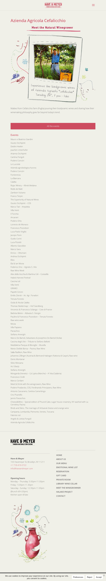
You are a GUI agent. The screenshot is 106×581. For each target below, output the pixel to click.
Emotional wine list (67, 467)
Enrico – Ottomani (18, 253)
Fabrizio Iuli (15, 415)
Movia (13, 323)
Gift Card (61, 475)
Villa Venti (15, 210)
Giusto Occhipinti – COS (21, 203)
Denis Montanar (18, 359)
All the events (53, 126)
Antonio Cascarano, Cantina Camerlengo (28, 391)
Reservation (62, 471)
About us (61, 459)
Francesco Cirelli (18, 377)
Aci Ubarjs (15, 366)
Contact (60, 496)
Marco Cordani (17, 380)
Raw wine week (17, 320)
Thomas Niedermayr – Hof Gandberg (27, 306)
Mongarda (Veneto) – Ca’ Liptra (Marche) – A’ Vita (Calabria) (36, 373)
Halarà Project (64, 491)
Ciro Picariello (16, 394)
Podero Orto (16, 221)
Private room (63, 479)
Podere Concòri (17, 160)
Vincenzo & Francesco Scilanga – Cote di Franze (31, 309)
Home (59, 455)
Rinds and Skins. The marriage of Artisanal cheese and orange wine (40, 408)
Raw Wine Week (17, 270)
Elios (12, 260)
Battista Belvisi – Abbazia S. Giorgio (26, 313)
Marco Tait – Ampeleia (20, 206)
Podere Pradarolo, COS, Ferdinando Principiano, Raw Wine (36, 387)
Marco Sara (16, 249)
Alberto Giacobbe (18, 245)
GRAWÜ (14, 288)
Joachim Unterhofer (19, 150)
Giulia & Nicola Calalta (20, 302)
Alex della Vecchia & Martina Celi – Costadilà (29, 274)
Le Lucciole (15, 164)
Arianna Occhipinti (18, 153)
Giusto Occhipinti (18, 143)
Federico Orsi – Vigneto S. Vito (24, 267)
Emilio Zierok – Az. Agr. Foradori (24, 295)
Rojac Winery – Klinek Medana (23, 185)
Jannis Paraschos (18, 398)
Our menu (61, 463)
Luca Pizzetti (16, 242)
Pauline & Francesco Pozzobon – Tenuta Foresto (32, 316)
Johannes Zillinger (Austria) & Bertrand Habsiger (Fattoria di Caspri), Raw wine (44, 355)
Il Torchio (15, 214)
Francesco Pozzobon (20, 228)
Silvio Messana (17, 362)
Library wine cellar (66, 483)
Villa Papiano (16, 327)
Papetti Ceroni (17, 292)
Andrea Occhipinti (18, 256)
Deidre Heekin (17, 146)
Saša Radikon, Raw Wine (21, 352)
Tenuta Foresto (17, 299)
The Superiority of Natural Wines (25, 199)
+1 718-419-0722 (18, 465)
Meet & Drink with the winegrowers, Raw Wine (31, 384)
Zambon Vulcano (18, 192)
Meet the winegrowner (68, 487)
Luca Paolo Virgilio (18, 231)
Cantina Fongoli (17, 157)
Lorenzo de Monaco (19, 224)
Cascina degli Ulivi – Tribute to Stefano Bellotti (30, 341)
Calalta (13, 181)
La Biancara (16, 178)
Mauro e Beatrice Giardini (22, 139)
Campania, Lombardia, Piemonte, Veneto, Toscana (32, 411)
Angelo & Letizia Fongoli (21, 418)
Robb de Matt (16, 189)
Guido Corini (16, 238)
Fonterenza (16, 174)
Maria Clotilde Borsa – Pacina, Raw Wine (28, 348)
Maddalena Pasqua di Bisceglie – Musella (28, 345)
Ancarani (14, 217)
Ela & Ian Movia (17, 263)
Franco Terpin (17, 196)
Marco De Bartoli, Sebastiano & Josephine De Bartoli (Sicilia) (36, 338)
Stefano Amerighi (18, 334)
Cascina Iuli (15, 281)
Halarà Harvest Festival (20, 277)
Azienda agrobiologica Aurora (23, 167)
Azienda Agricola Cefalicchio (23, 422)
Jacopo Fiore (16, 235)
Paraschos (15, 331)
